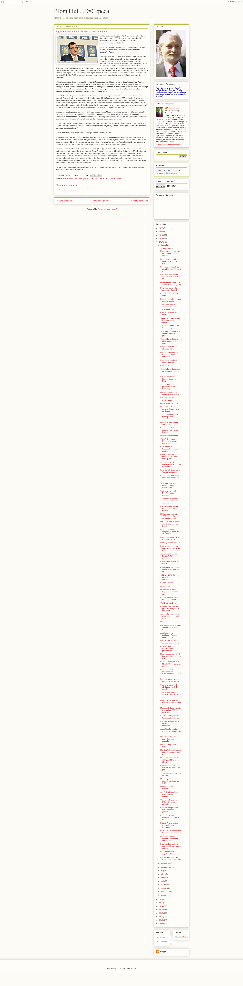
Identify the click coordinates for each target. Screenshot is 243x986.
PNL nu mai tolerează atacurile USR (169, 348)
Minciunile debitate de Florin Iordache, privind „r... (170, 702)
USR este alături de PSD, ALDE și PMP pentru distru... (170, 760)
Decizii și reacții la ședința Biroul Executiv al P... (170, 300)
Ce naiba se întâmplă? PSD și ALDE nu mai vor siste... (169, 556)
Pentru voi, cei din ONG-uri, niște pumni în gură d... (170, 269)
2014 (161, 906)
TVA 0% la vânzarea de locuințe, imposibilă (169, 327)
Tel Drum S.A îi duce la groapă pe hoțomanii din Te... (169, 577)
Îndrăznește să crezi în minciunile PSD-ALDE (169, 680)
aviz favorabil (68, 179)
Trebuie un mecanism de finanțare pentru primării (170, 320)
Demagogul (165, 586)
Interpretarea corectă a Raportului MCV (169, 538)
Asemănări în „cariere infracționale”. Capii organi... (169, 501)
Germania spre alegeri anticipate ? (169, 423)
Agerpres (103, 47)
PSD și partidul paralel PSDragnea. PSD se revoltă (169, 508)
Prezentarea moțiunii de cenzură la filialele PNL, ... (170, 477)
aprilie (163, 884)
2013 (161, 910)
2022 (161, 228)
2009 (161, 923)
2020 (161, 232)
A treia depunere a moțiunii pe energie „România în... (169, 307)
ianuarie (164, 895)
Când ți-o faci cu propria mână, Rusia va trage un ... (170, 569)
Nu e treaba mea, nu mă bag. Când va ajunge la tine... (170, 656)
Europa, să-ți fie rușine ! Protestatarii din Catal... (170, 598)
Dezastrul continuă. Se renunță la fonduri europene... (169, 354)
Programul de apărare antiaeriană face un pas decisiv (170, 846)
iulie (163, 874)
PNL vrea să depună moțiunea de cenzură (169, 642)
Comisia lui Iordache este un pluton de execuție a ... (170, 371)
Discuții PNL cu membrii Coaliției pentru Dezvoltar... (169, 825)
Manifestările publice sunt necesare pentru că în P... (170, 752)
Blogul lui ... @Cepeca (81, 11)
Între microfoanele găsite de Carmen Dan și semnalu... (170, 253)
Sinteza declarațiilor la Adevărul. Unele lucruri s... (170, 695)
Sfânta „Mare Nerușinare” (170, 543)
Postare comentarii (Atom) (107, 209)
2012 (161, 913)
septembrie (165, 867)
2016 (161, 899)
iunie (163, 878)
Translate (174, 174)
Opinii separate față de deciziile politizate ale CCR (169, 781)
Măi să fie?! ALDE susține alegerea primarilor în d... (170, 627)
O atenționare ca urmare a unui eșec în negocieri (170, 283)
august (164, 871)
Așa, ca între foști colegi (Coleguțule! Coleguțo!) (170, 858)
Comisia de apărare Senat (83, 179)
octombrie (165, 864)
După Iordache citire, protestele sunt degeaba (168, 739)
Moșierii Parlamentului (169, 436)
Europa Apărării (166, 583)
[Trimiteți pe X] (96, 175)
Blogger (133, 968)
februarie (165, 891)
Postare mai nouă (64, 201)
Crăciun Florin (173, 108)
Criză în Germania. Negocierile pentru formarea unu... (168, 441)
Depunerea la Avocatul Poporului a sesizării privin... (169, 592)
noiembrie (165, 248)
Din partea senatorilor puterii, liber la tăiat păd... (169, 261)
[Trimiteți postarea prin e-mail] (87, 175)
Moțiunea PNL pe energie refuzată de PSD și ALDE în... (170, 710)
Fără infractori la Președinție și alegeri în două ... (170, 449)
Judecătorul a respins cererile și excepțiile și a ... (170, 731)
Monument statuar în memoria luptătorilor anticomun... (169, 838)
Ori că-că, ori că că (168, 603)
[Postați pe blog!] (94, 175)
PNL (107, 179)
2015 (161, 903)
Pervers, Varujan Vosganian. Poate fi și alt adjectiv (169, 531)
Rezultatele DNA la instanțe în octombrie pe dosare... (169, 409)
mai (162, 881)
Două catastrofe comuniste (166, 788)
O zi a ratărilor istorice (169, 403)
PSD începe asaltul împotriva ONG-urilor (169, 853)
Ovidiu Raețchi (99, 179)
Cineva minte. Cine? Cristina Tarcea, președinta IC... (168, 648)
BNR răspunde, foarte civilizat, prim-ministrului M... (170, 277)
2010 (161, 920)
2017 (161, 242)
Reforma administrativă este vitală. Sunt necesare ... (169, 723)
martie (163, 888)
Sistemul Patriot (116, 179)
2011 (161, 917)
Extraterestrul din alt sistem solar (168, 399)
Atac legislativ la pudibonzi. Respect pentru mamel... (169, 635)
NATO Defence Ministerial (170, 622)
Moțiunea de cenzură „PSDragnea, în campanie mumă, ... (169, 516)
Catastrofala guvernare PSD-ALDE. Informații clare (169, 616)
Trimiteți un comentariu (67, 190)
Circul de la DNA (167, 366)
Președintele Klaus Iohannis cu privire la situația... (169, 817)
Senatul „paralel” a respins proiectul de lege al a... (169, 430)
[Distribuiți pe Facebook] (98, 175)
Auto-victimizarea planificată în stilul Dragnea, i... (168, 386)
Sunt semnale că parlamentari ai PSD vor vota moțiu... (170, 464)
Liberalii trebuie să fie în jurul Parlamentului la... (170, 393)
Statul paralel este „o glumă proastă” (168, 361)
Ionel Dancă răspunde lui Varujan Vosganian (170, 471)
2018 (161, 238)
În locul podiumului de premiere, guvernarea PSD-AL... (170, 548)
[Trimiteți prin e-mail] (91, 175)
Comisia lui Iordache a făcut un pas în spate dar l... (169, 341)
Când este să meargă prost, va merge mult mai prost (169, 608)
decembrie (165, 245)
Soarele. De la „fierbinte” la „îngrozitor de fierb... (170, 717)
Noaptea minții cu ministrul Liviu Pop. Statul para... (168, 456)
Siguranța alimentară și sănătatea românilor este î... (169, 687)
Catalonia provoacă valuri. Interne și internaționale (170, 832)
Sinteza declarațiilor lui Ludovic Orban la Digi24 (169, 379)
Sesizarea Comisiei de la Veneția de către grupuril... (170, 333)
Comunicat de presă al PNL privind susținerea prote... (170, 767)
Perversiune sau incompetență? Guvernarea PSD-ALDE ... (170, 672)
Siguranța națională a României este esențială (168, 493)
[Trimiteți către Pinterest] (101, 175)
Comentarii (163, 942)
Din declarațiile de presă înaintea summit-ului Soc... (170, 524)
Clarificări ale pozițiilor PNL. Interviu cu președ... (169, 794)
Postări (162, 938)
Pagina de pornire (101, 201)
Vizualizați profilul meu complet (168, 145)
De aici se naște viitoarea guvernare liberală (170, 289)
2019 (161, 235)
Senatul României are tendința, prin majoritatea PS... (169, 416)
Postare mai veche (139, 201)
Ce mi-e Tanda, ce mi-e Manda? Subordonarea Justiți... (170, 664)
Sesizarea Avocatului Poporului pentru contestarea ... (168, 485)
